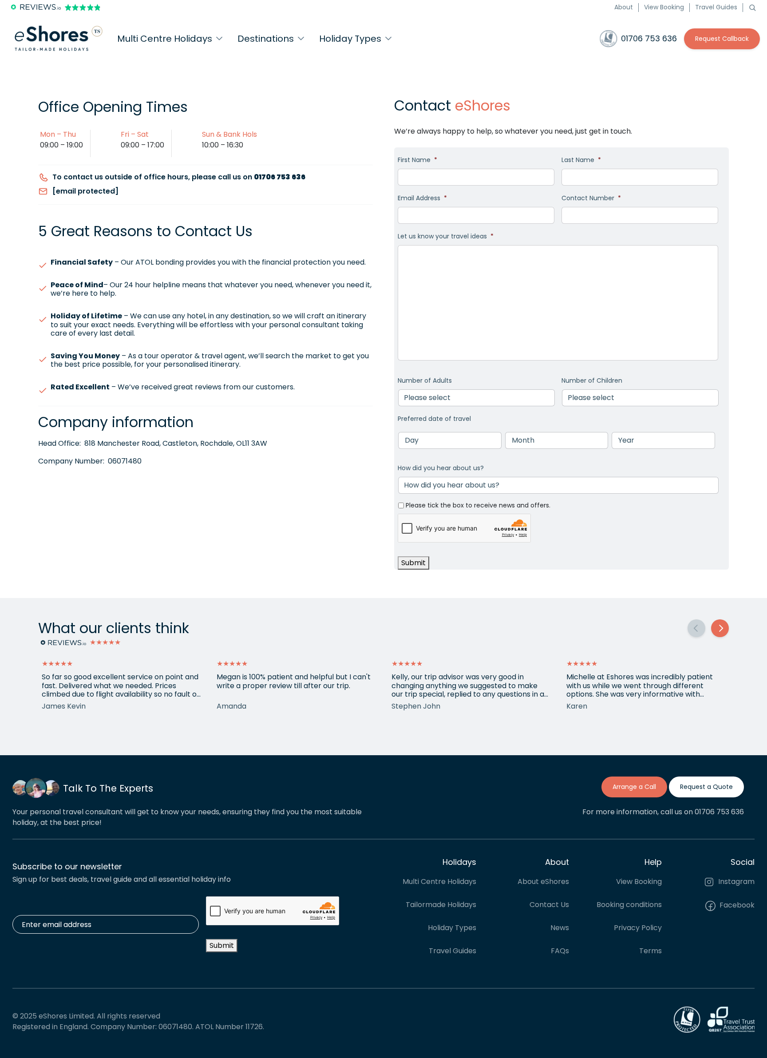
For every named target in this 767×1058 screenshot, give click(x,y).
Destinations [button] (265, 38)
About (623, 7)
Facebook (736, 905)
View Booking (664, 7)
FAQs (560, 951)
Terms (650, 951)
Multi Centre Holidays (439, 882)
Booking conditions (629, 905)
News (559, 928)
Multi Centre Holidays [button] (164, 38)
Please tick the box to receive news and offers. (478, 505)
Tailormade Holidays (441, 905)
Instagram (735, 882)
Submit (413, 563)
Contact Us (549, 905)
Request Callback (722, 38)
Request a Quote (706, 786)
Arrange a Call (634, 786)
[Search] (752, 7)
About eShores (543, 882)
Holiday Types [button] (350, 38)
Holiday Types (452, 928)
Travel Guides (716, 7)
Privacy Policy (638, 928)
